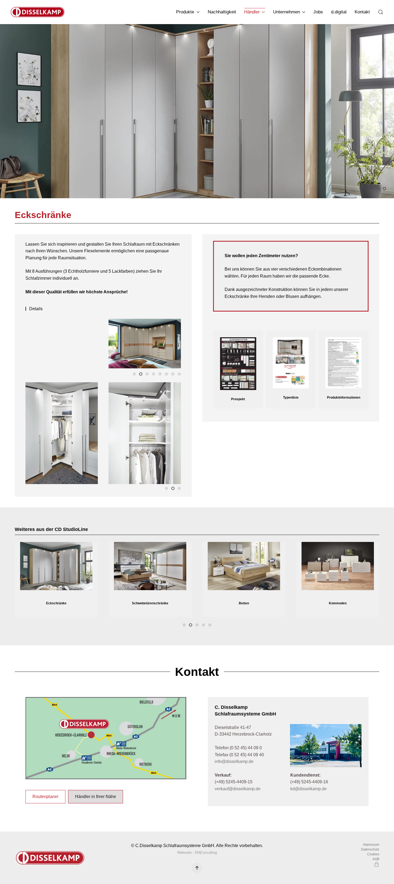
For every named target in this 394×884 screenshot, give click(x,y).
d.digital (339, 11)
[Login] (376, 864)
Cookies (373, 854)
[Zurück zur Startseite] (38, 12)
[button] (380, 12)
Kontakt (362, 11)
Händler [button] (252, 11)
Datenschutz (370, 849)
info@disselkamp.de (234, 761)
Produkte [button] (185, 11)
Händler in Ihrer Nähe (95, 796)
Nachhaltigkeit (222, 11)
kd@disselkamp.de (308, 788)
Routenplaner (45, 796)
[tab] (378, 188)
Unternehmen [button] (286, 11)
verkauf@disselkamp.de (238, 788)
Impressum (371, 844)
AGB (376, 859)
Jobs (318, 11)
